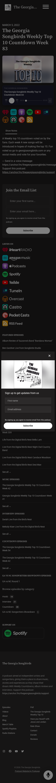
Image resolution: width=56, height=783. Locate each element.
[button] (49, 356)
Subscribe (28, 425)
